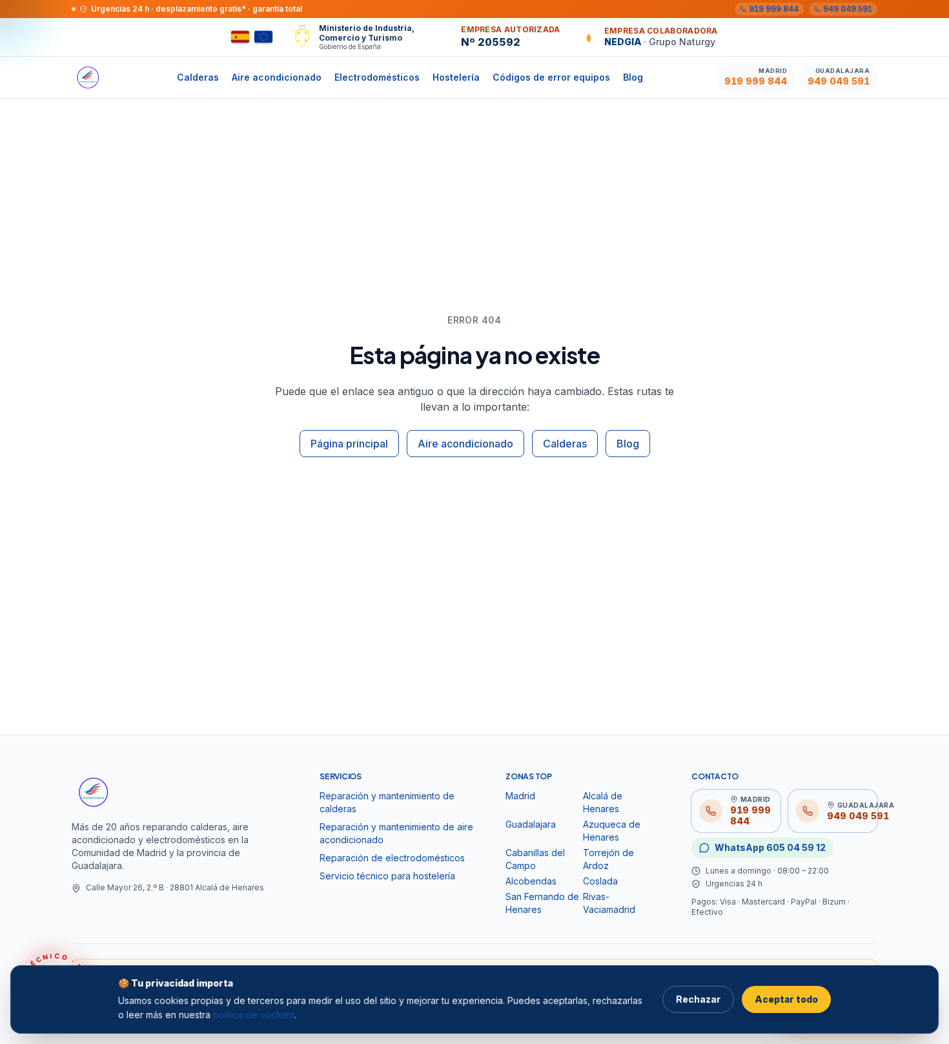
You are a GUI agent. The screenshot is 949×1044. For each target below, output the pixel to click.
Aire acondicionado (276, 77)
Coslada (600, 880)
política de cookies (253, 1014)
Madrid (520, 795)
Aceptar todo (786, 999)
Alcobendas (530, 880)
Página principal (349, 443)
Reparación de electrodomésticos (392, 857)
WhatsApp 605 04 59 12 (770, 847)
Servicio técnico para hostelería (387, 875)
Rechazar (698, 999)
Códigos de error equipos (551, 77)
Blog (633, 77)
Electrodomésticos (377, 77)
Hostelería (456, 77)
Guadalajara (530, 824)
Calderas (198, 77)
